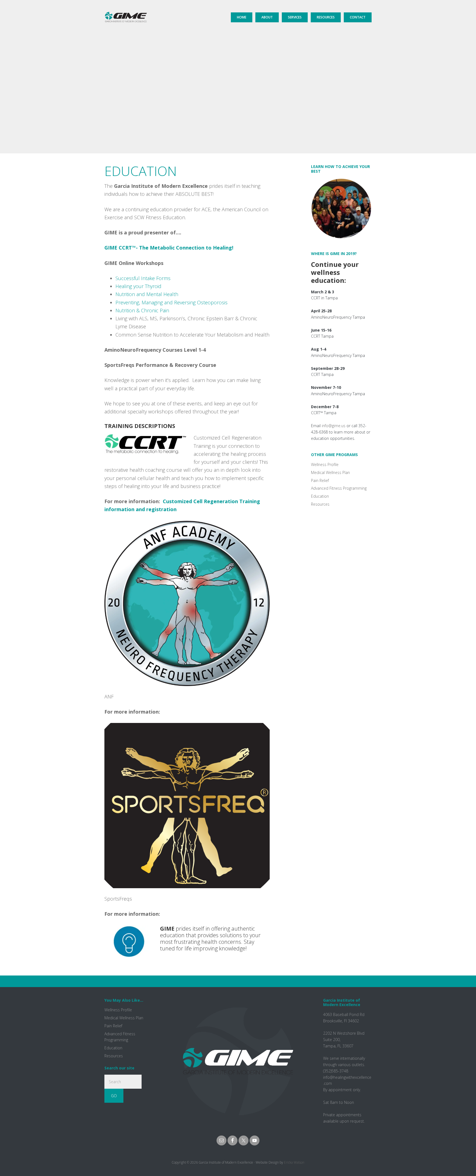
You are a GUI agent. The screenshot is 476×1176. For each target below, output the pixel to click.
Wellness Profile (325, 464)
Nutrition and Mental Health (146, 294)
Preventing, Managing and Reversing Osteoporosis (171, 302)
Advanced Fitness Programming (339, 488)
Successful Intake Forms (143, 278)
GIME (125, 12)
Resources (320, 504)
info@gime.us (333, 425)
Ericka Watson (294, 1162)
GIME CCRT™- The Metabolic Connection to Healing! (169, 247)
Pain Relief (320, 480)
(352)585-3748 (335, 1071)
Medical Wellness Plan (330, 472)
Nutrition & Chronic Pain (142, 310)
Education (320, 496)
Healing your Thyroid (138, 286)
